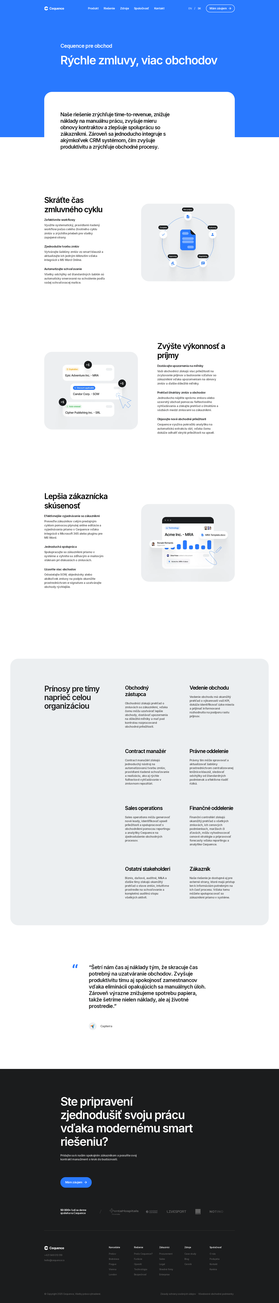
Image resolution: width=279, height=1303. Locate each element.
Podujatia (214, 1259)
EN (190, 8)
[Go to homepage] (54, 8)
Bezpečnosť (140, 1274)
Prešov (112, 1253)
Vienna (112, 1269)
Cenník (188, 1264)
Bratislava (114, 1259)
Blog (186, 1259)
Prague (112, 1264)
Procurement (165, 1253)
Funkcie (138, 1259)
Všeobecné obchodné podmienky (215, 1294)
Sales (162, 1259)
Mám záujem (218, 8)
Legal (162, 1264)
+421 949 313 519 (53, 1255)
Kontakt (159, 8)
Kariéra (213, 1269)
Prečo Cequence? (143, 1253)
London (113, 1274)
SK (199, 8)
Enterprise (164, 1274)
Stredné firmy (166, 1269)
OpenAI (138, 1264)
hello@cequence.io (54, 1260)
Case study (190, 1253)
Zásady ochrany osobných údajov (178, 1294)
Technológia (140, 1269)
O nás (213, 1253)
